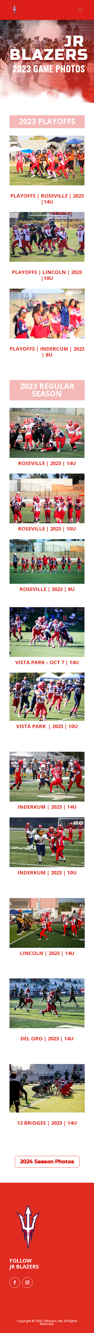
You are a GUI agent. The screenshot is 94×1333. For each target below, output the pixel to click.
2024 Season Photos (47, 1162)
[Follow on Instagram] (27, 1282)
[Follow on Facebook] (15, 1282)
